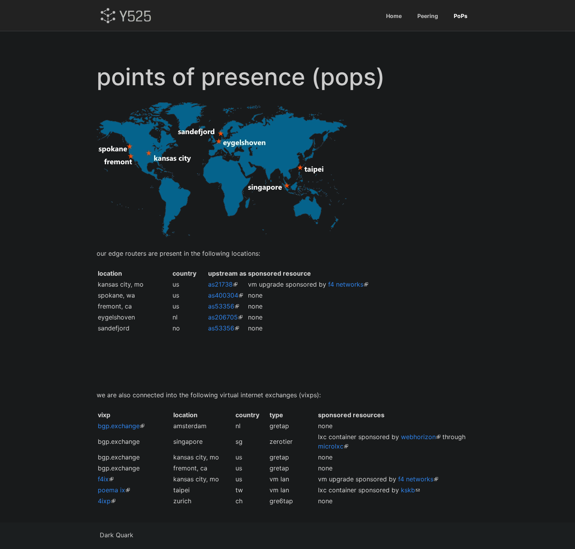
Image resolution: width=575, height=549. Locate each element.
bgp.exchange (119, 426)
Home (394, 16)
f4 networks (345, 284)
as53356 (221, 306)
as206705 (223, 317)
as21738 (220, 284)
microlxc (330, 446)
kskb (408, 490)
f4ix (103, 479)
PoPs (460, 16)
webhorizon (418, 437)
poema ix (111, 490)
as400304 (223, 295)
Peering (427, 16)
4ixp (104, 501)
